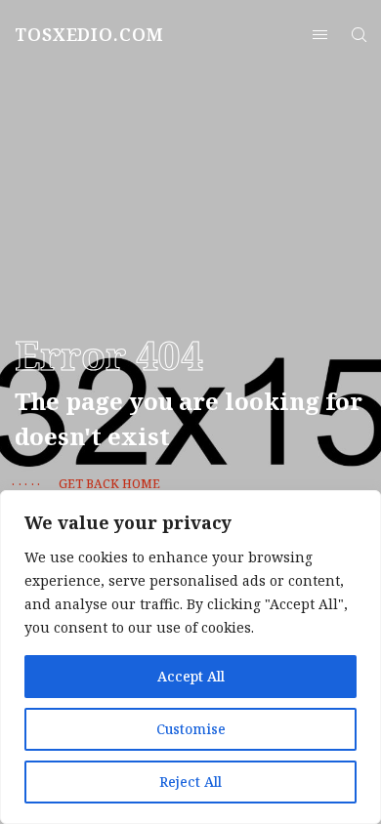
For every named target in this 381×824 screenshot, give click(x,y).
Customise (191, 729)
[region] (190, 657)
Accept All (191, 676)
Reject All (190, 781)
